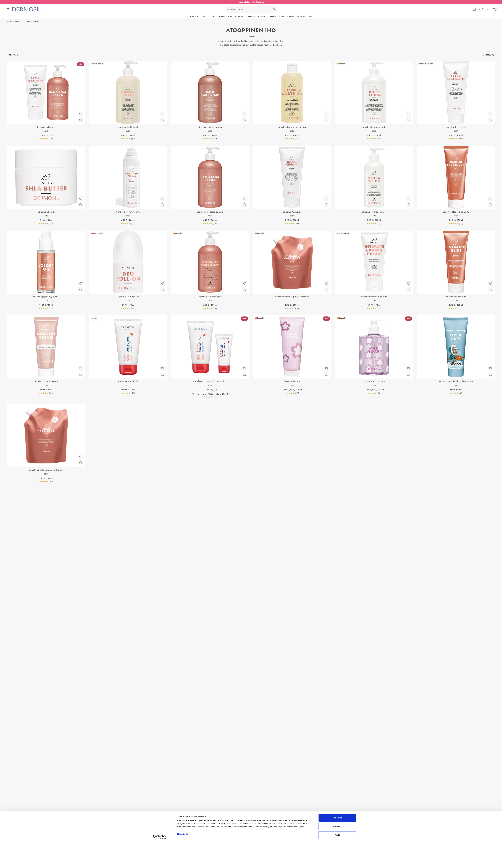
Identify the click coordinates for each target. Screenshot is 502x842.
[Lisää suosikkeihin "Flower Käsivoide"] (326, 368)
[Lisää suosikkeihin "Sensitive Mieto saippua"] (245, 114)
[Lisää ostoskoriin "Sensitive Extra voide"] (490, 120)
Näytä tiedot (182, 834)
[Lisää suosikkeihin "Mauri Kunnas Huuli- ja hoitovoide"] (490, 368)
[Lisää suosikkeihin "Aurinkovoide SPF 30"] (162, 368)
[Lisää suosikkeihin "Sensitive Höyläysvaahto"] (162, 199)
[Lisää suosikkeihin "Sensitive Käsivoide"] (326, 199)
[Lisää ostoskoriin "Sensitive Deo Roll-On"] (162, 289)
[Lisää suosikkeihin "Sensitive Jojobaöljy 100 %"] (81, 283)
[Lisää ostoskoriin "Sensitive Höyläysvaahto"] (162, 204)
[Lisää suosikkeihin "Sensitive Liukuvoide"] (490, 283)
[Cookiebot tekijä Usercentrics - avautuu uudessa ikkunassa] (159, 837)
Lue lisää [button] (277, 45)
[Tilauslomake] (474, 9)
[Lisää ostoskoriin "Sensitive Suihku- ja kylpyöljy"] (326, 120)
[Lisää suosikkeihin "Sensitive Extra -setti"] (81, 114)
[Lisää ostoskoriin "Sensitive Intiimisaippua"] (244, 289)
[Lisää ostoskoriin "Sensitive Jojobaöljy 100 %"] (80, 289)
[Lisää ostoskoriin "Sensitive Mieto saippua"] (244, 120)
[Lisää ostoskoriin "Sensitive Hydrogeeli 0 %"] (408, 204)
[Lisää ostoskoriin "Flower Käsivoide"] (326, 374)
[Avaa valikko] (8, 9)
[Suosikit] (480, 9)
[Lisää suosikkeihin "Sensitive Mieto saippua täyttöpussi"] (81, 457)
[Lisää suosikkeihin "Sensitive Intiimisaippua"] (245, 283)
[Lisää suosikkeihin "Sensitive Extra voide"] (490, 114)
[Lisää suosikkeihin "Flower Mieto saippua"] (408, 368)
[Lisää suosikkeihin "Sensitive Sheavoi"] (81, 199)
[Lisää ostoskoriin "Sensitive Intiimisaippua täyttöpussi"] (326, 289)
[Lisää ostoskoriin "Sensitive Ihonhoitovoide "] (408, 120)
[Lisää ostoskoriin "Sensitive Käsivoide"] (326, 204)
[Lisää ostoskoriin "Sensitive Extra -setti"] (80, 120)
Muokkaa (336, 826)
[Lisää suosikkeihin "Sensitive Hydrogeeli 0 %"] (408, 199)
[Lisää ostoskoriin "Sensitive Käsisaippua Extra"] (244, 204)
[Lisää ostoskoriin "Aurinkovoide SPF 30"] (162, 374)
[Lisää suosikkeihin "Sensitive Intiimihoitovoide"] (408, 283)
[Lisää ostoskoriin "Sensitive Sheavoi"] (80, 204)
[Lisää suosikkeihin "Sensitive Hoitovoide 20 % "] (490, 199)
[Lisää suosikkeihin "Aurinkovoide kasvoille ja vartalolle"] (245, 368)
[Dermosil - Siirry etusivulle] (27, 9)
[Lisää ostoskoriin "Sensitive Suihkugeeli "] (162, 120)
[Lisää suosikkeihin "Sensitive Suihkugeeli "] (162, 114)
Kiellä (337, 835)
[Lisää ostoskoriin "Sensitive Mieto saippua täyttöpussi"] (80, 462)
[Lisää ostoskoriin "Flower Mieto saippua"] (408, 374)
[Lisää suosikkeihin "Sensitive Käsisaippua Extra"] (245, 199)
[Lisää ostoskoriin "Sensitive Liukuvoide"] (490, 289)
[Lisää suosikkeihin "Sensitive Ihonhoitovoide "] (408, 114)
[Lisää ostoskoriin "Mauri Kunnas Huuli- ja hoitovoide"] (490, 374)
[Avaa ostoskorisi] (494, 9)
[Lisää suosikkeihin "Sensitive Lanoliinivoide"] (81, 368)
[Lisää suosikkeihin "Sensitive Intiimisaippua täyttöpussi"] (326, 283)
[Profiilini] (487, 9)
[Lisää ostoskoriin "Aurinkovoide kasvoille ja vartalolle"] (244, 374)
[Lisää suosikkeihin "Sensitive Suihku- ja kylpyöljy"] (326, 114)
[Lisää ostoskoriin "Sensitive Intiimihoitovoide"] (408, 289)
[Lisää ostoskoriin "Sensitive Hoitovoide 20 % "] (490, 204)
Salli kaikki (337, 818)
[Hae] (274, 9)
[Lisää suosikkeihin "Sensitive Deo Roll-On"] (162, 283)
